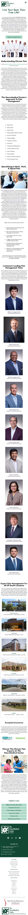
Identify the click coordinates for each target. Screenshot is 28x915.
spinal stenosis (21, 199)
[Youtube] (19, 837)
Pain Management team (17, 780)
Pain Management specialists (7, 190)
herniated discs (17, 198)
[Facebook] (8, 837)
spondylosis (21, 201)
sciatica (3, 201)
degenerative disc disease (11, 201)
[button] (26, 2)
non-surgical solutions (11, 25)
